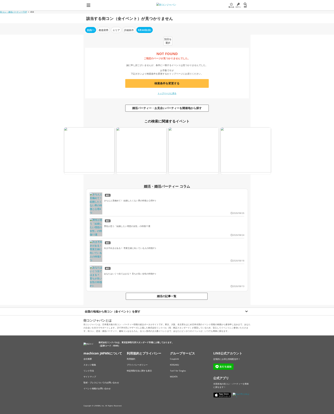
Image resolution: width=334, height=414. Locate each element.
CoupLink (174, 358)
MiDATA (174, 376)
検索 (245, 7)
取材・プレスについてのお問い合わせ (101, 382)
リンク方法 (89, 370)
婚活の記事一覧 (166, 296)
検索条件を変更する (167, 83)
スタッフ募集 (90, 364)
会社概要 (88, 358)
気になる (231, 7)
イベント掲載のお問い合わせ (97, 388)
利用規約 (131, 358)
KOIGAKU (174, 364)
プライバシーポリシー (137, 364)
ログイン (238, 7)
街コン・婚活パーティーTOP (13, 11)
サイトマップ (90, 376)
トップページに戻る (167, 93)
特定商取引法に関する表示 (139, 370)
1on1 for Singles (178, 370)
